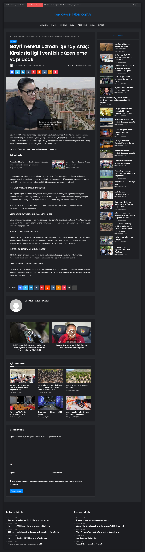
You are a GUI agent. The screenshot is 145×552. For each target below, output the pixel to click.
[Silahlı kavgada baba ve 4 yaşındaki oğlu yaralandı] (106, 133)
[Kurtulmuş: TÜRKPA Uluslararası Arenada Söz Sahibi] (106, 58)
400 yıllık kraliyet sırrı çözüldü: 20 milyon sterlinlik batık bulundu (124, 111)
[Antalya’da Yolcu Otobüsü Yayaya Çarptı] (106, 143)
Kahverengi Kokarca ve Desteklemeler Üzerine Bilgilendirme (19, 387)
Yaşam (92, 25)
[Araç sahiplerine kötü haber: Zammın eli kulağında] (78, 403)
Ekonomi (63, 25)
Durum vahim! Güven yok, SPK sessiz (50, 413)
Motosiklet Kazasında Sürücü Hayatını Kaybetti (125, 120)
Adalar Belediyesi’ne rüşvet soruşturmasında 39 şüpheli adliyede (125, 215)
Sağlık (72, 25)
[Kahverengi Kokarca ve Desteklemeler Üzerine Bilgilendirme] (22, 376)
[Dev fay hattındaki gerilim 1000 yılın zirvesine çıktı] (106, 47)
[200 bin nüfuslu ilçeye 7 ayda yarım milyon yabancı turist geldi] (106, 69)
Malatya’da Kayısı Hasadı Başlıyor (77, 386)
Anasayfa (44, 25)
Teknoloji (82, 25)
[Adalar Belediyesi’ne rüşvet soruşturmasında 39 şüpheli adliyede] (106, 216)
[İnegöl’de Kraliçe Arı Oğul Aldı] (106, 185)
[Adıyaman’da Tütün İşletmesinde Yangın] (22, 403)
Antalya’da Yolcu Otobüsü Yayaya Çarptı (124, 141)
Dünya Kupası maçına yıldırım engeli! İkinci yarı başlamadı (125, 173)
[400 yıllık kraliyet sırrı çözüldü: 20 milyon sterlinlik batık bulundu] (106, 112)
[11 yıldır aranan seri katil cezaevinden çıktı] (106, 91)
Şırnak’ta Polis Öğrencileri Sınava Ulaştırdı (122, 249)
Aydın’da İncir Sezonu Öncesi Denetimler (123, 162)
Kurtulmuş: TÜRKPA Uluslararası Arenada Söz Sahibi (123, 57)
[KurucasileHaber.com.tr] (72, 14)
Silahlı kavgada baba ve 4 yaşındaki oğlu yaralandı (124, 132)
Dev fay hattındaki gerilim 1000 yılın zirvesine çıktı (122, 46)
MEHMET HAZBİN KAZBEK (22, 66)
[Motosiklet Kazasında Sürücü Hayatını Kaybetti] (106, 122)
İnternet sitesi (57, 473)
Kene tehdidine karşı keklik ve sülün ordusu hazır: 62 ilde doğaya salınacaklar (50, 387)
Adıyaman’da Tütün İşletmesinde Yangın (18, 413)
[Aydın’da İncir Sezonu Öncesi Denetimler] (58, 164)
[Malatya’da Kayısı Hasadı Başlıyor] (78, 376)
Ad (11, 464)
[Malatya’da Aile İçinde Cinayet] (106, 240)
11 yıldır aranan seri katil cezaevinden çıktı (124, 89)
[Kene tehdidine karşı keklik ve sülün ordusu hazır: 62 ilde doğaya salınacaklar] (50, 376)
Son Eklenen (118, 36)
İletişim (101, 25)
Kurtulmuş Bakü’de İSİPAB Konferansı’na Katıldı (123, 79)
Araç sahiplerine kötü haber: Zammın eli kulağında (78, 413)
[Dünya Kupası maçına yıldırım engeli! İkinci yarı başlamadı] (106, 174)
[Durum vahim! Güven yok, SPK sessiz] (50, 403)
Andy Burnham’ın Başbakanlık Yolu (122, 193)
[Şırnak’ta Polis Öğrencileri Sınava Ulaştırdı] (106, 250)
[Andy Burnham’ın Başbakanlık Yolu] (106, 195)
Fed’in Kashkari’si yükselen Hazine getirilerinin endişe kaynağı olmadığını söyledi (116, 100)
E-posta (13, 473)
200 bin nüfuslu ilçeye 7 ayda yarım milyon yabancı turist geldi (65, 5)
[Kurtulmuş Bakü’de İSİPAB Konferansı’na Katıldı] (106, 80)
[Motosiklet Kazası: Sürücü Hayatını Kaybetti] (106, 154)
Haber (53, 25)
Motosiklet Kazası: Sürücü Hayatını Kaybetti (125, 152)
